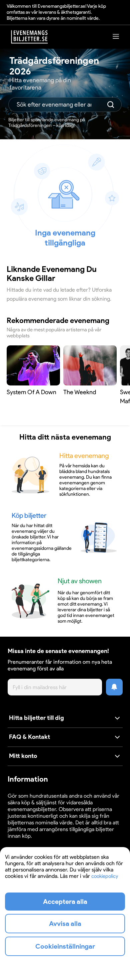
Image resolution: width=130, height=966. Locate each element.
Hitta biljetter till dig (36, 717)
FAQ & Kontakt (29, 737)
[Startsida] (29, 37)
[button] (65, 718)
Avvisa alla (65, 924)
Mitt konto (23, 756)
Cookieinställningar (28, 842)
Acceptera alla (65, 902)
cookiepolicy (104, 876)
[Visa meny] (116, 36)
